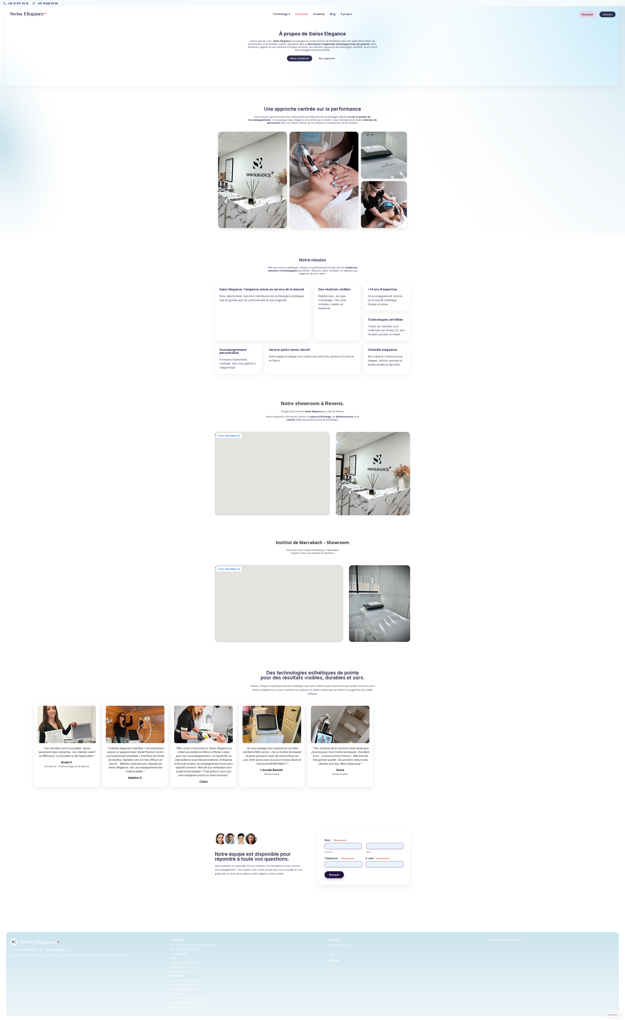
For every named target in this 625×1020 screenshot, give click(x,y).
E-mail (378, 858)
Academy (319, 14)
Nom (368, 852)
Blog (332, 14)
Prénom (328, 852)
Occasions (301, 14)
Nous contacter (299, 58)
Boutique (587, 14)
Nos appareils (327, 58)
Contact (607, 14)
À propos (346, 14)
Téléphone (339, 858)
